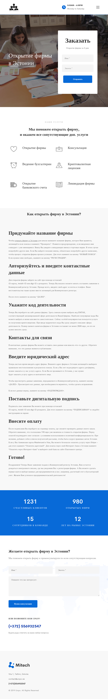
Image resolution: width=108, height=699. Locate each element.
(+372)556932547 (17, 683)
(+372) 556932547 (25, 626)
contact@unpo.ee (17, 679)
